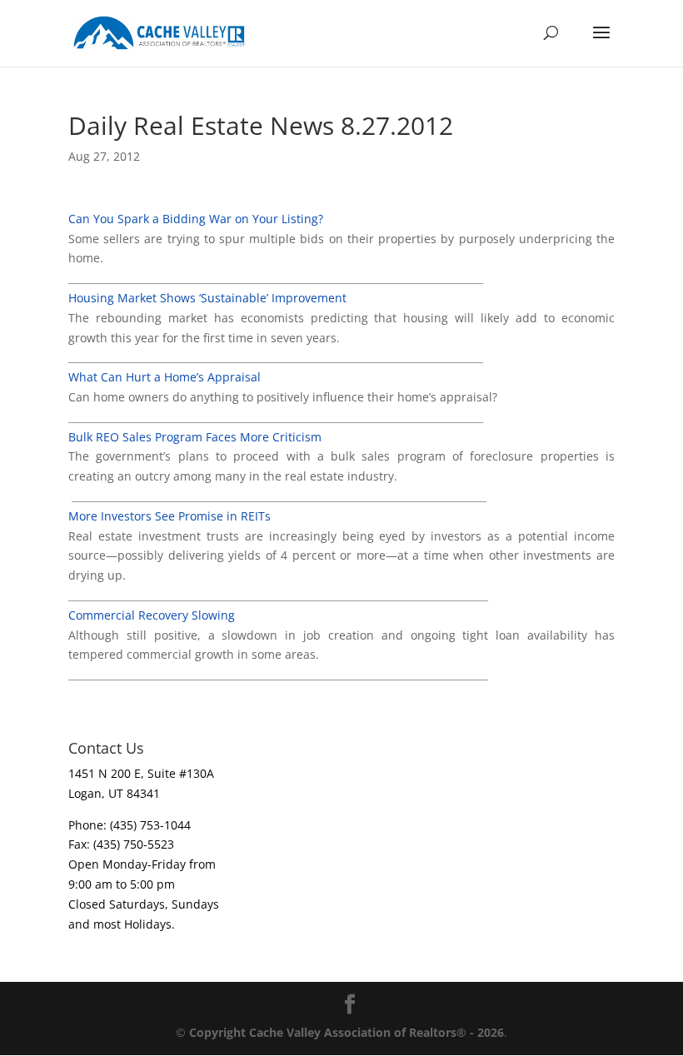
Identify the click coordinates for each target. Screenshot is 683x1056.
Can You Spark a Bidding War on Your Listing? (195, 219)
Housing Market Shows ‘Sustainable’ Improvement (207, 298)
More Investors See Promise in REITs (169, 516)
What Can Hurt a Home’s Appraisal (164, 377)
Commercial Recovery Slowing (151, 615)
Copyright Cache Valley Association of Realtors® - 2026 (346, 1032)
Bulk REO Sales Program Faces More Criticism (195, 437)
